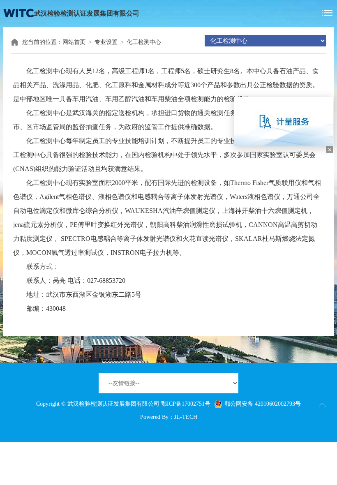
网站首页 (73, 42)
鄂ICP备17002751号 (185, 404)
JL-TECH (185, 417)
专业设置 (106, 42)
